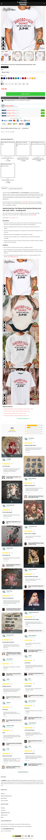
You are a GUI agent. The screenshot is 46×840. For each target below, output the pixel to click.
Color (2, 75)
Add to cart (26, 94)
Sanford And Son (25, 128)
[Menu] (1, 3)
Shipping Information (5, 812)
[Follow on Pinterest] (24, 0)
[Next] (43, 28)
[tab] (4, 188)
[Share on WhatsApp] (2, 132)
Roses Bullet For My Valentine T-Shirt (8, 159)
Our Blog (3, 808)
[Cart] (44, 4)
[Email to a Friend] (9, 132)
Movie (5, 62)
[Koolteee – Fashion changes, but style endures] (23, 4)
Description (4, 188)
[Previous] (3, 28)
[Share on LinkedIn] (13, 132)
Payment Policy (4, 815)
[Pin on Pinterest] (11, 132)
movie (19, 128)
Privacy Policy (4, 798)
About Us (3, 793)
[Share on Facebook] (4, 132)
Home (2, 62)
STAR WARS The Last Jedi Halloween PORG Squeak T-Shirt (38, 159)
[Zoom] (2, 49)
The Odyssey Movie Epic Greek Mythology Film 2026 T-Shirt (16, 415)
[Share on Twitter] (6, 132)
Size (2, 81)
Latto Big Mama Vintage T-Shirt (35, 630)
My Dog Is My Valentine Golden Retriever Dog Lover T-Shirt (23, 159)
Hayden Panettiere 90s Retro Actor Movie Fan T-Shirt (15, 413)
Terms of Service (4, 800)
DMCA (2, 817)
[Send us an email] (23, 0)
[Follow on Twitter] (22, 0)
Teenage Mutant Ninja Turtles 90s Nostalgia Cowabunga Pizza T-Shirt (18, 409)
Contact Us (3, 810)
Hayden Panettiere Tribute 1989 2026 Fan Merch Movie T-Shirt (17, 411)
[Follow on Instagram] (21, 0)
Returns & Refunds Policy (6, 796)
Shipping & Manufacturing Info (15, 188)
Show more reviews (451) (23, 772)
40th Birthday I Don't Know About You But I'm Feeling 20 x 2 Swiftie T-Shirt (13, 653)
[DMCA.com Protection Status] (16, 836)
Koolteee (34, 214)
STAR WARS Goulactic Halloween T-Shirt (8, 180)
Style (2, 69)
